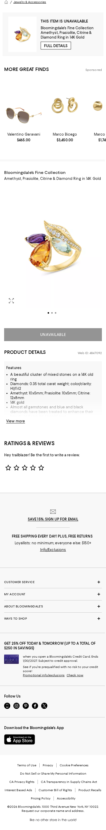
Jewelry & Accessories (29, 2)
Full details (56, 45)
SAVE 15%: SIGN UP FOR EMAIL (53, 519)
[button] (53, 253)
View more (15, 421)
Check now (75, 675)
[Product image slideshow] (53, 253)
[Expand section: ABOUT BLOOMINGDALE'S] (53, 606)
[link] (23, 137)
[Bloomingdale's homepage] (6, 2)
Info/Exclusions (53, 550)
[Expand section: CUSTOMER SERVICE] (53, 582)
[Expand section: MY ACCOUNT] (53, 594)
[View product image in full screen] (11, 301)
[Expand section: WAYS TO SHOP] (53, 619)
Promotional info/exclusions (44, 675)
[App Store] (19, 739)
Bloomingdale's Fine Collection (67, 28)
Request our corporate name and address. (53, 811)
